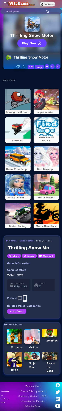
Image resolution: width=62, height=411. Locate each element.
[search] (31, 11)
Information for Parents (32, 401)
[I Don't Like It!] (17, 66)
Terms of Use (32, 386)
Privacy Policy (27, 391)
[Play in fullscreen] (58, 66)
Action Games (26, 240)
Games (13, 240)
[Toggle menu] (5, 4)
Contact (34, 396)
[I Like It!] (22, 66)
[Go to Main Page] (21, 4)
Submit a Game (32, 406)
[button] (47, 11)
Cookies (22, 396)
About (41, 391)
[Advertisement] (32, 74)
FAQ (44, 396)
